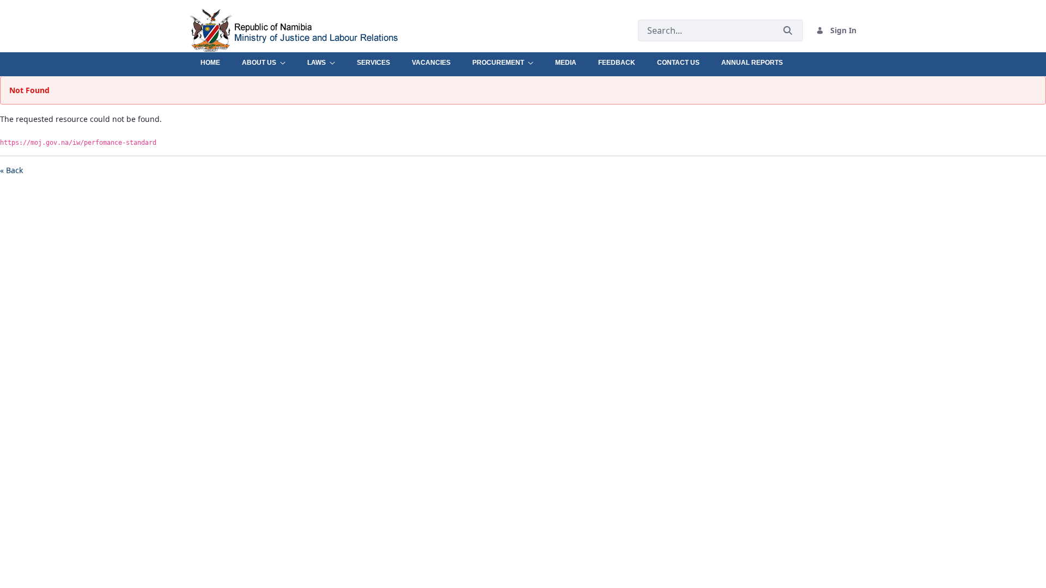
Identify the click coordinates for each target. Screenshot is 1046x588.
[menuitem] (210, 60)
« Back (11, 170)
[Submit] (788, 30)
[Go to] (318, 30)
